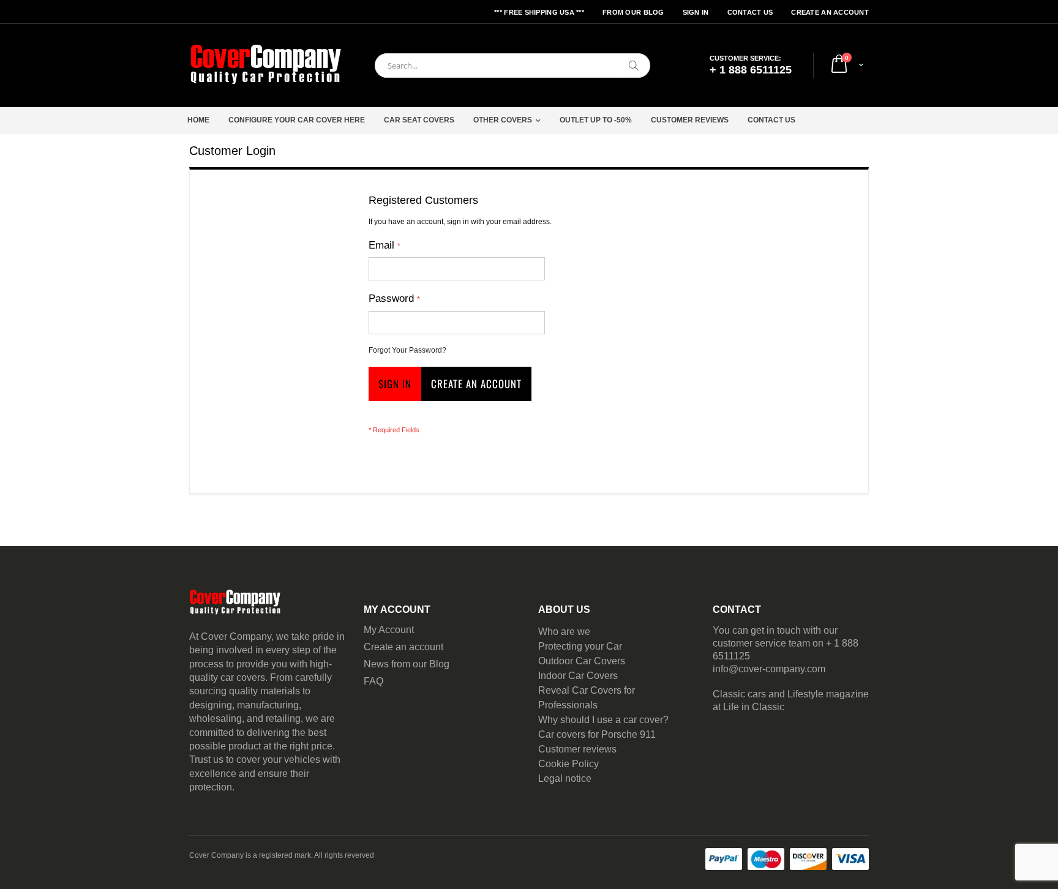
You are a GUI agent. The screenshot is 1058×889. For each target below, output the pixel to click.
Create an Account (830, 12)
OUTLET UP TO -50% (596, 120)
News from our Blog (406, 664)
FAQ (373, 681)
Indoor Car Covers (578, 675)
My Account (389, 630)
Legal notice (564, 778)
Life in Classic (753, 707)
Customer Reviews (690, 120)
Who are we (564, 631)
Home (198, 120)
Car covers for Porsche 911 (597, 734)
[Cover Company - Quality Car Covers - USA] (265, 65)
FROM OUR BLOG (633, 12)
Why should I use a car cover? (603, 720)
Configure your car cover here (296, 120)
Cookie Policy (568, 764)
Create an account (403, 647)
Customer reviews (577, 749)
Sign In (696, 12)
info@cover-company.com (769, 669)
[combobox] (512, 65)
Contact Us (750, 12)
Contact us (771, 120)
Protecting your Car (580, 646)
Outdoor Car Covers (581, 661)
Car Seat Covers (419, 120)
